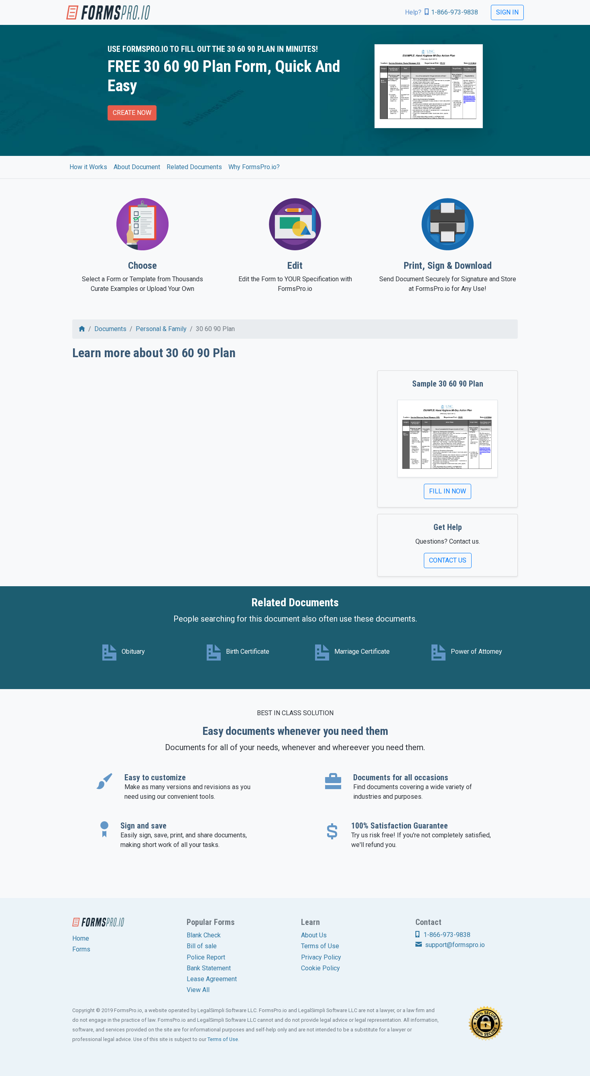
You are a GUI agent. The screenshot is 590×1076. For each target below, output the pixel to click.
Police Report (206, 957)
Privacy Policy (321, 957)
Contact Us (447, 560)
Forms (81, 949)
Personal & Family (161, 329)
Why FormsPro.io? (254, 167)
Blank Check (204, 935)
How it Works (88, 167)
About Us (314, 935)
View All (198, 990)
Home (80, 938)
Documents (110, 329)
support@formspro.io (454, 945)
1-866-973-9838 (454, 12)
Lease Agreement (212, 979)
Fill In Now (447, 491)
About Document (137, 167)
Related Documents (194, 167)
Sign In (507, 12)
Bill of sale (202, 946)
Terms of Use (320, 946)
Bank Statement (209, 968)
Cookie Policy (320, 968)
